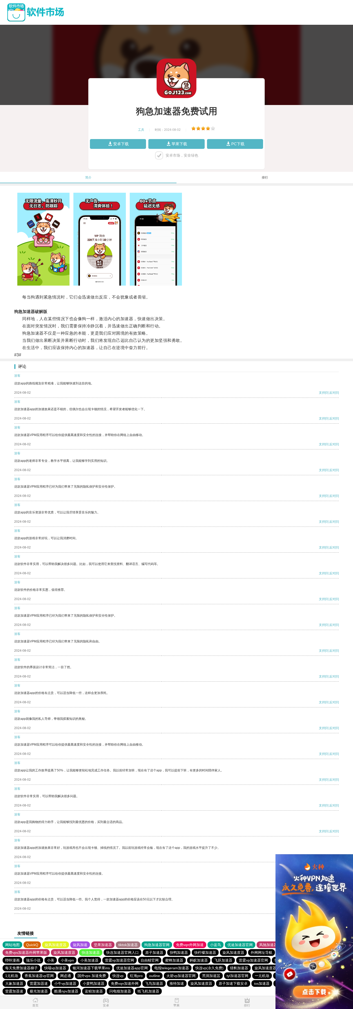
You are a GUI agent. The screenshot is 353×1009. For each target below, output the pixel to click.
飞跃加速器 (223, 960)
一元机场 (262, 976)
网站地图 (12, 945)
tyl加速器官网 (237, 976)
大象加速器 (14, 983)
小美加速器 (89, 960)
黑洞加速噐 (211, 976)
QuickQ (32, 945)
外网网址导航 (261, 952)
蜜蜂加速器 (174, 960)
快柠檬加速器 (205, 952)
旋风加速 (80, 945)
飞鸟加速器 (154, 983)
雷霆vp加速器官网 (119, 960)
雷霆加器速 (39, 983)
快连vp (118, 976)
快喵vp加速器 (55, 968)
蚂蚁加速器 (199, 960)
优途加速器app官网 (132, 968)
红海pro (136, 976)
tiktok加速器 (128, 945)
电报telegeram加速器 (171, 968)
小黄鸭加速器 (93, 983)
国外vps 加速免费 (92, 976)
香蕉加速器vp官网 (39, 976)
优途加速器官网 (240, 945)
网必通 (65, 976)
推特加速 (177, 983)
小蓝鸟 (215, 945)
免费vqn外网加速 (190, 945)
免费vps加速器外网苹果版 (26, 952)
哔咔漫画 (12, 960)
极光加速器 (39, 991)
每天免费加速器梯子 (21, 968)
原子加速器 (154, 952)
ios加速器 (262, 983)
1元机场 (11, 976)
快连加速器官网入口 (122, 952)
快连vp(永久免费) (209, 968)
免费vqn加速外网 (125, 983)
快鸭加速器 (179, 952)
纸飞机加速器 (148, 991)
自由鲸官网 (150, 960)
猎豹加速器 (239, 968)
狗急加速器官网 (157, 945)
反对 (332, 392)
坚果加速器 (103, 945)
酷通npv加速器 (66, 991)
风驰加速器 (268, 945)
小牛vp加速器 (65, 983)
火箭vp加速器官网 (181, 976)
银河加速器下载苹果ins (91, 968)
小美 (50, 960)
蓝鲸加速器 (94, 991)
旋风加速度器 (55, 945)
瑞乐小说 (33, 960)
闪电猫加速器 (120, 991)
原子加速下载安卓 (233, 983)
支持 (322, 392)
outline (154, 976)
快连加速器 (91, 952)
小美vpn (67, 960)
